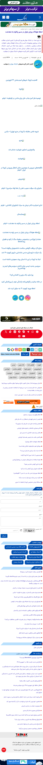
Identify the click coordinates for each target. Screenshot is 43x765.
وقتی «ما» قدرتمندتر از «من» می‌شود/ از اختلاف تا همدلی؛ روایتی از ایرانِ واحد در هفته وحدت (22, 389)
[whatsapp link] (32, 331)
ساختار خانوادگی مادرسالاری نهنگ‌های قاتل (29, 606)
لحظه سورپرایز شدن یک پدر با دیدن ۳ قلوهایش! (27, 473)
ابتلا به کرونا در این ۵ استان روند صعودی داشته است (22, 259)
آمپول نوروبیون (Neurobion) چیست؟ (30, 658)
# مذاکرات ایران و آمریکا (33, 562)
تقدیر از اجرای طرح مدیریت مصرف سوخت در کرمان (27, 588)
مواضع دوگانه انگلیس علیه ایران (32, 615)
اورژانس (7, 369)
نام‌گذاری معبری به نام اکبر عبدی (31, 711)
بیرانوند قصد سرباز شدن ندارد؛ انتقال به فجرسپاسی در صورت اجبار (22, 697)
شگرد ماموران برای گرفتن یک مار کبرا (31, 469)
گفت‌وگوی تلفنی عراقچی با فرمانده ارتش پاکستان (27, 611)
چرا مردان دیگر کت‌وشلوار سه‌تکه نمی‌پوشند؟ (28, 638)
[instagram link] (14, 331)
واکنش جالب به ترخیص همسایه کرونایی (29, 437)
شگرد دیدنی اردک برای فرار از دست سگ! (30, 478)
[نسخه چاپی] (40, 350)
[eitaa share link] (20, 350)
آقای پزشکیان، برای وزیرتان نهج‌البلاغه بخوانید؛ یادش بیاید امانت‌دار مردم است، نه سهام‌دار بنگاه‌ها (21, 582)
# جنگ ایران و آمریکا (35, 557)
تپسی (13, 365)
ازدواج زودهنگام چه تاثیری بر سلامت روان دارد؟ (27, 720)
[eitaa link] (10, 331)
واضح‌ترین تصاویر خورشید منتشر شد (21, 149)
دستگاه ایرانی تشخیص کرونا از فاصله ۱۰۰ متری (28, 482)
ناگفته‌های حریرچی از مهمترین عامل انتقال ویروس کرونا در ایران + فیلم (21, 169)
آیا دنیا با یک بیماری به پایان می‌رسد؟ (30, 451)
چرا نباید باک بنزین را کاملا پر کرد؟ (21, 275)
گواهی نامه (31, 365)
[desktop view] (7, 17)
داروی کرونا (27, 369)
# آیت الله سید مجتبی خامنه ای (15, 547)
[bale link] (23, 331)
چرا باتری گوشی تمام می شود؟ (32, 464)
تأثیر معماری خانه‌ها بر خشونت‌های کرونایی (29, 428)
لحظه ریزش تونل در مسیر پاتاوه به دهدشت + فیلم (21, 223)
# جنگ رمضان (18, 562)
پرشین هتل (37, 648)
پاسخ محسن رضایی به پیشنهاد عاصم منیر (28, 724)
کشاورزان (32, 373)
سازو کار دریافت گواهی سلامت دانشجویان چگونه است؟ (21, 248)
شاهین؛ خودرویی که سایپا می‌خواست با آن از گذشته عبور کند (23, 702)
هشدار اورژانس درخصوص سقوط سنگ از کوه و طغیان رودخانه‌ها (21, 240)
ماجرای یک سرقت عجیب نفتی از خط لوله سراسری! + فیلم (21, 188)
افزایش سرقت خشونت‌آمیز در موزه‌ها (30, 572)
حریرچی (17, 373)
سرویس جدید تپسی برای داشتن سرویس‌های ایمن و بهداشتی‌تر (21, 267)
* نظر (40, 515)
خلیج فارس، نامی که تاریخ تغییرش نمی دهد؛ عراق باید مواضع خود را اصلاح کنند (22, 691)
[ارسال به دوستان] (36, 350)
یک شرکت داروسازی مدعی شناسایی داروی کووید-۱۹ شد (21, 252)
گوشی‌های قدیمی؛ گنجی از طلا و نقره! (30, 681)
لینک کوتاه (37, 354)
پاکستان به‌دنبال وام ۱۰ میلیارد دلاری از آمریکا (28, 629)
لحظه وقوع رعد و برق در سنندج (32, 415)
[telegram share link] (32, 350)
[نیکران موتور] (21, 319)
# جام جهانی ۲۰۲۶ (35, 547)
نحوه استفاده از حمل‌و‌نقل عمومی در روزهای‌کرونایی (26, 460)
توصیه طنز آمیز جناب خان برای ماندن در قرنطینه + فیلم (21, 98)
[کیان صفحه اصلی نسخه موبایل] (21, 762)
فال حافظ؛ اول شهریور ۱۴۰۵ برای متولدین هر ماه (26, 685)
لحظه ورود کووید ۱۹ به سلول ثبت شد (21, 288)
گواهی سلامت (17, 369)
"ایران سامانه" (17, 750)
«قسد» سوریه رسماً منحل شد (32, 624)
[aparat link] (19, 336)
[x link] (5, 331)
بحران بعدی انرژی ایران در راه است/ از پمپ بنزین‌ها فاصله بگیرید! (23, 576)
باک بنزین (21, 365)
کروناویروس (37, 369)
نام (41, 498)
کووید (39, 365)
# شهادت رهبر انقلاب (17, 557)
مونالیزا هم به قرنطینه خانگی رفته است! (30, 446)
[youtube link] (23, 336)
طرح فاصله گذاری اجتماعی (27, 377)
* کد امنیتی (39, 529)
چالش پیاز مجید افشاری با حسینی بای (30, 433)
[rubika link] (37, 331)
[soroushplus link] (19, 331)
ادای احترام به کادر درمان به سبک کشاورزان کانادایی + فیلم (21, 205)
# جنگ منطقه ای (36, 552)
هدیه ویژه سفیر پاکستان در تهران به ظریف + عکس (27, 593)
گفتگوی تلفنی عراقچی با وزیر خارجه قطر (30, 633)
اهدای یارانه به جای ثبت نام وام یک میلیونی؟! (28, 424)
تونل (39, 373)
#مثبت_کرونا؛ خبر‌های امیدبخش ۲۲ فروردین (21, 80)
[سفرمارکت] (21, 402)
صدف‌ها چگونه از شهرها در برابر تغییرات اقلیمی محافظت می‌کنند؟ (23, 620)
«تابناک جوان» (14, 64)
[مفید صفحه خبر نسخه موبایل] (21, 9)
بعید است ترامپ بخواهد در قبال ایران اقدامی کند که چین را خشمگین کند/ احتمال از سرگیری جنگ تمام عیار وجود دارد (22, 675)
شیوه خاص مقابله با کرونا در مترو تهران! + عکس (21, 131)
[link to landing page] (22, 17)
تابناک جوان (13, 377)
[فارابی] (21, 24)
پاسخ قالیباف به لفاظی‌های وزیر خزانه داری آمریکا (27, 597)
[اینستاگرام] (16, 349)
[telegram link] (28, 331)
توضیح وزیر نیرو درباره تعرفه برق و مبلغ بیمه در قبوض (26, 602)
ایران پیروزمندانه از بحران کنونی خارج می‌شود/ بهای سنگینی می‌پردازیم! (21, 383)
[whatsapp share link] (24, 350)
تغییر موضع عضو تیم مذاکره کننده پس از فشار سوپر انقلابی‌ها (23, 715)
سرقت (24, 373)
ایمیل (40, 506)
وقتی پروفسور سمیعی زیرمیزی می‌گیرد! (29, 729)
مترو (39, 377)
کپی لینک (25, 354)
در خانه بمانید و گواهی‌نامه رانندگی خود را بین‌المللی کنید (21, 282)
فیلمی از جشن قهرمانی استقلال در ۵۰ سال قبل (28, 419)
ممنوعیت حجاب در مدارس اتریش (30, 706)
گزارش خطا (39, 407)
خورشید (9, 373)
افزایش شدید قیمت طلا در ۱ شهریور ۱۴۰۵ (28, 662)
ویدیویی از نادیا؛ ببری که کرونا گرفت (31, 455)
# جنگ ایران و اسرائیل (19, 552)
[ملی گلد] (21, 3)
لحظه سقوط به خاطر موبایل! (33, 442)
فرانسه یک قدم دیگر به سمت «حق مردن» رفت (27, 395)
